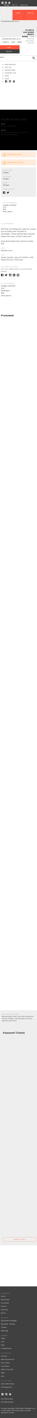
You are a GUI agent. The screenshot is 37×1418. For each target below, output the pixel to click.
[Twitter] (6, 275)
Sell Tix (15, 5)
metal (3, 257)
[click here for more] (18, 93)
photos (4, 1306)
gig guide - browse (8, 1324)
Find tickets (21, 1016)
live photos (30, 37)
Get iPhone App (7, 1399)
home (3, 1296)
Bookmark (5, 290)
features (29, 41)
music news (5, 1299)
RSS (4, 209)
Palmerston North (20, 132)
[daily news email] (18, 275)
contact (4, 1356)
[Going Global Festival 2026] (18, 1067)
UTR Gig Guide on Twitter (23, 1018)
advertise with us (7, 1359)
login (3, 1338)
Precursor (19, 260)
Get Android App (7, 1402)
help (3, 1345)
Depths (10, 257)
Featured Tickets (14, 1032)
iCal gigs (10, 1018)
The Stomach (6, 132)
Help (16, 7)
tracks (30, 43)
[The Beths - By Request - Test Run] (18, 1100)
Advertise (24, 5)
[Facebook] (2, 275)
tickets (4, 1327)
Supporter (7, 7)
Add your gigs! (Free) (9, 1016)
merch (3, 1313)
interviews (5, 1303)
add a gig (4, 1331)
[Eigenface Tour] (18, 1232)
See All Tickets (19, 1239)
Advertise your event (9, 1021)
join (2, 1342)
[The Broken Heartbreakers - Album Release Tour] (18, 1199)
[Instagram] (10, 275)
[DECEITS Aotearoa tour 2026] (18, 1133)
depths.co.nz (6, 250)
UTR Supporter (6, 1387)
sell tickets (5, 1363)
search (6, 15)
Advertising (10, 70)
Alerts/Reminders (7, 1384)
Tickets (29, 30)
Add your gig (10, 64)
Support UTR (10, 73)
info (2, 1376)
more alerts (6, 295)
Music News (28, 35)
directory (4, 1310)
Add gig (6, 5)
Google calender (9, 205)
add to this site (7, 1369)
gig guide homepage (9, 1321)
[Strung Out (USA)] (18, 1166)
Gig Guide (28, 32)
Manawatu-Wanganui (9, 134)
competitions (6, 1348)
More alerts (7, 211)
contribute (5, 1366)
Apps (7, 76)
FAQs (3, 1373)
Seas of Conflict (22, 257)
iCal (4, 207)
